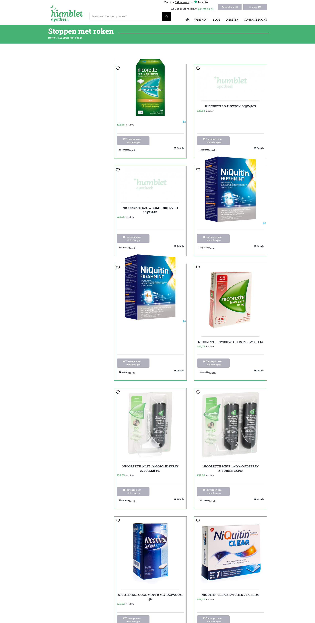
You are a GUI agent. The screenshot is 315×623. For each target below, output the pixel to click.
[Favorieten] (118, 68)
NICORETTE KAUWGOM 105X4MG (230, 106)
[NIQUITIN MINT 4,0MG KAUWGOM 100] (150, 286)
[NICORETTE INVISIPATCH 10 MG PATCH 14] (230, 300)
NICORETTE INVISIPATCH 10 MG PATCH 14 (230, 342)
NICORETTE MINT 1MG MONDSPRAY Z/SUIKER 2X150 (230, 468)
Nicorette (124, 149)
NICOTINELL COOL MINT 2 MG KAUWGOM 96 (150, 597)
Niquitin (203, 247)
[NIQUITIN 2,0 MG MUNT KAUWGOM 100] (230, 189)
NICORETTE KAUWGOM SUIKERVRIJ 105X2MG (150, 210)
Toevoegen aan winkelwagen (133, 141)
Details (180, 148)
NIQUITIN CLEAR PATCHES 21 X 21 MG (230, 595)
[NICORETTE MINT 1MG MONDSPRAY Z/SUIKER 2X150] (230, 424)
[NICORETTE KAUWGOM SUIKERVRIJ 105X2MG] (150, 184)
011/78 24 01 (206, 9)
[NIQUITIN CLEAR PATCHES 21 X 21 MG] (230, 553)
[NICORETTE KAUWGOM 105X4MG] (230, 82)
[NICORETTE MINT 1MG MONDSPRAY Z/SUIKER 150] (150, 424)
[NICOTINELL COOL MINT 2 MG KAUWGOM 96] (150, 553)
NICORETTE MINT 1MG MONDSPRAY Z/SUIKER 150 (150, 468)
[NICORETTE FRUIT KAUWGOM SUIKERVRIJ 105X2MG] (150, 87)
